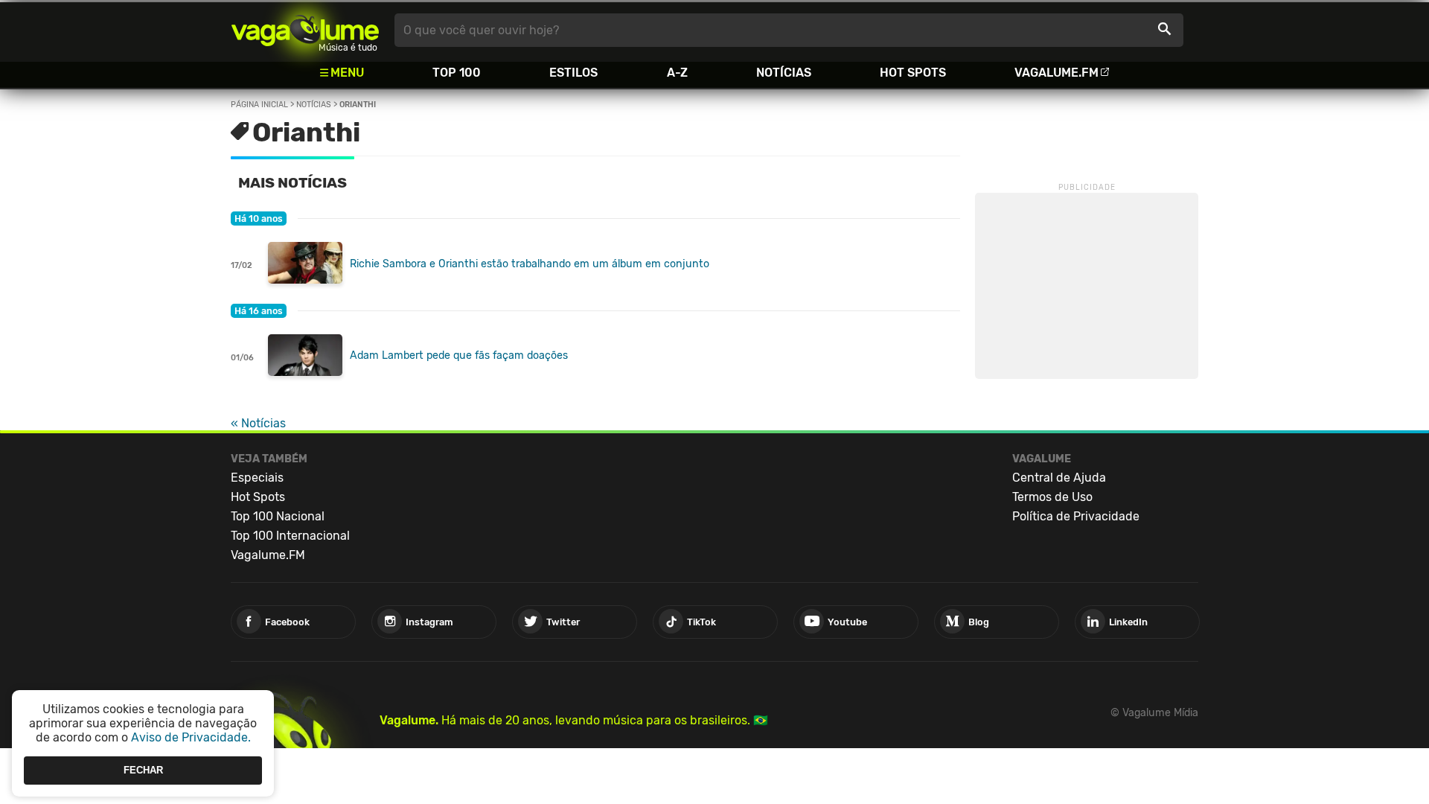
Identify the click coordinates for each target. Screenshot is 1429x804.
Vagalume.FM (1056, 73)
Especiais (257, 477)
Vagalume (305, 30)
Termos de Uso (1052, 497)
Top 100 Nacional (278, 516)
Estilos (573, 73)
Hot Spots (913, 73)
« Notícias (258, 423)
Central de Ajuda (1059, 477)
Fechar (143, 770)
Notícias (783, 73)
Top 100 (456, 73)
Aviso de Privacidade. (191, 737)
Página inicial (259, 104)
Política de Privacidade (1075, 516)
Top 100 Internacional (290, 536)
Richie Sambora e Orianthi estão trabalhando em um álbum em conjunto (529, 264)
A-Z (677, 73)
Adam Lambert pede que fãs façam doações (459, 355)
